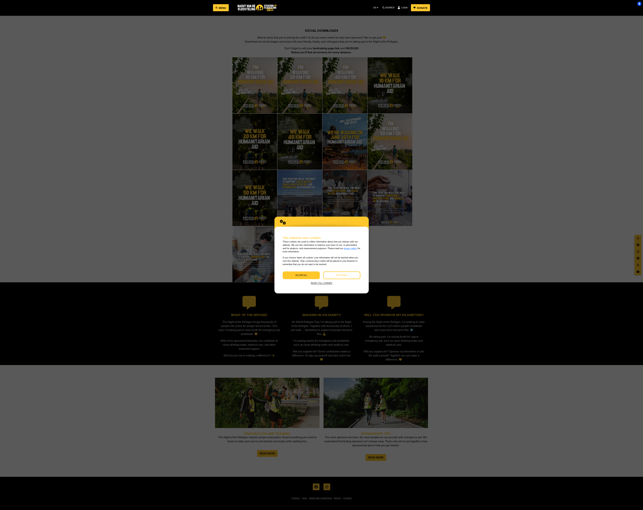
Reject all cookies (321, 283)
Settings (341, 275)
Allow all (301, 275)
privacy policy (350, 248)
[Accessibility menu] (639, 4)
